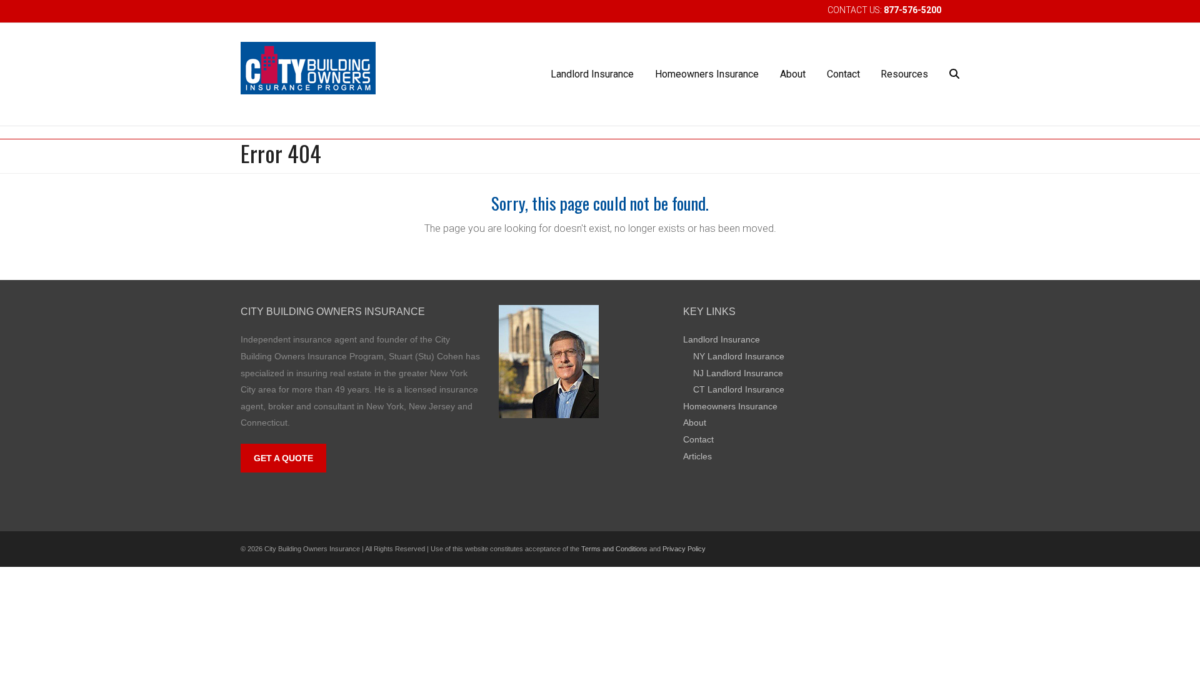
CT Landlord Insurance (738, 389)
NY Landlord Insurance (738, 356)
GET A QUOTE (283, 458)
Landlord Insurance (721, 339)
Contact (698, 439)
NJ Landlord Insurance (738, 373)
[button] (954, 74)
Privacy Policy (684, 548)
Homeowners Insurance (730, 406)
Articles (697, 456)
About (694, 423)
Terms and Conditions (614, 548)
